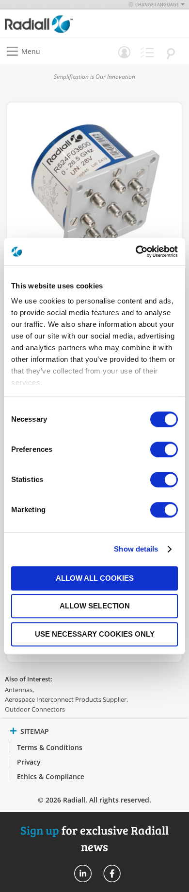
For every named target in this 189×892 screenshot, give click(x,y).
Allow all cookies (95, 578)
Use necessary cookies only (95, 634)
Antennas (18, 689)
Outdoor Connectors (35, 709)
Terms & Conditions (49, 747)
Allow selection (95, 606)
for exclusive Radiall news (94, 838)
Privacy (29, 762)
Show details (136, 549)
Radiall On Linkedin (83, 873)
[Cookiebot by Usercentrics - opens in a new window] (136, 251)
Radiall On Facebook (112, 873)
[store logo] (52, 23)
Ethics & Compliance (50, 776)
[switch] (164, 450)
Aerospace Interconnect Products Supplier (65, 699)
